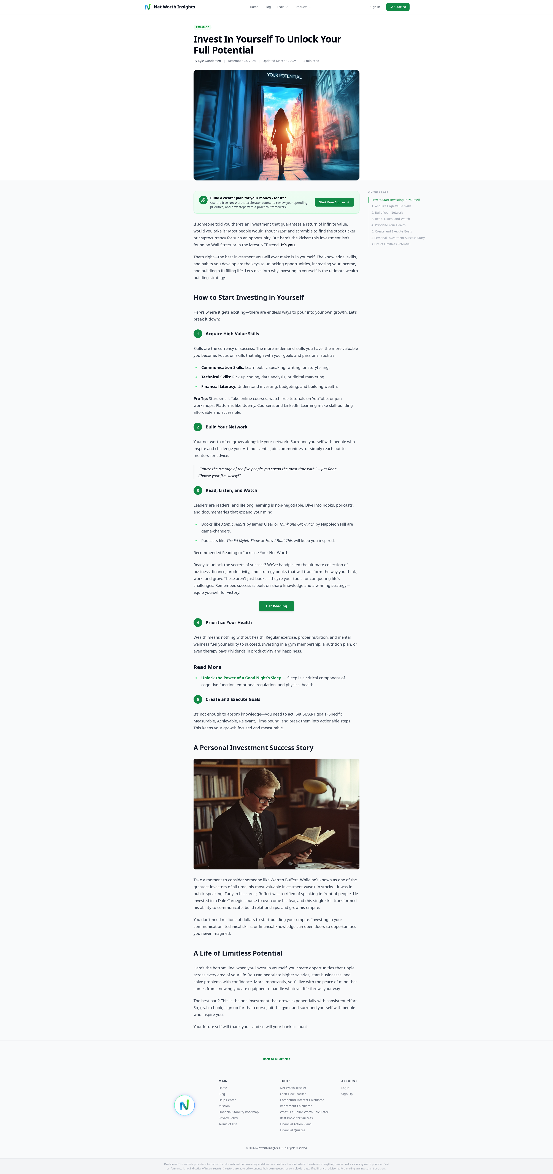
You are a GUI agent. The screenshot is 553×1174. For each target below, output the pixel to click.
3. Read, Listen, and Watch (391, 219)
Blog (267, 7)
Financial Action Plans (295, 1124)
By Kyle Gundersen (207, 61)
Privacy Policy (228, 1118)
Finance (202, 27)
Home (254, 7)
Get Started (398, 7)
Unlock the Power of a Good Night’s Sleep (241, 677)
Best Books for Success (296, 1118)
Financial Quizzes (292, 1130)
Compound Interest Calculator (302, 1100)
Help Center (227, 1100)
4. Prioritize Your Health (389, 225)
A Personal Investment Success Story (398, 238)
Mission (224, 1106)
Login (345, 1088)
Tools (280, 7)
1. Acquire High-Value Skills (391, 206)
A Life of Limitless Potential (391, 244)
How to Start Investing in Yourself (396, 200)
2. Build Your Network (387, 212)
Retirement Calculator (296, 1106)
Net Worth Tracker (293, 1088)
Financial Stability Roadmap (239, 1112)
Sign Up (347, 1094)
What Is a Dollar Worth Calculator (304, 1112)
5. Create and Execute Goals (392, 231)
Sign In (375, 7)
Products (301, 7)
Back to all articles (276, 1059)
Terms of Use (228, 1124)
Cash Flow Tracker (293, 1094)
